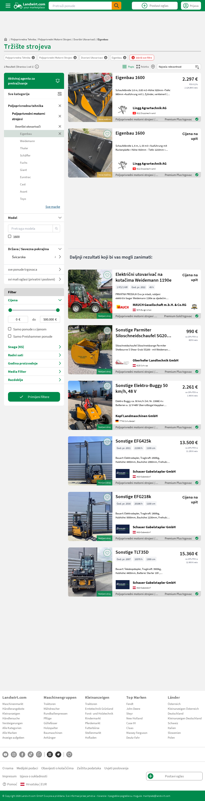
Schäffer (25, 155)
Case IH (131, 723)
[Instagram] (14, 754)
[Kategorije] (50, 754)
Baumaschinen (53, 733)
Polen (171, 737)
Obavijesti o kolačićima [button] (57, 768)
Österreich (174, 704)
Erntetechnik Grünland (99, 709)
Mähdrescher (52, 709)
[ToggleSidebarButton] (8, 5)
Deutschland (175, 713)
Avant (23, 191)
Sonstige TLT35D (132, 552)
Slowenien (174, 733)
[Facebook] (22, 754)
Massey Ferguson (136, 733)
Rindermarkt (93, 718)
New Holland (134, 718)
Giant (23, 170)
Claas (129, 728)
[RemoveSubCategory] (60, 126)
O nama (7, 768)
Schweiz (173, 723)
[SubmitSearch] (116, 6)
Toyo (23, 199)
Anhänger (50, 737)
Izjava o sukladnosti (33, 776)
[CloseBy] (153, 66)
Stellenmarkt (93, 733)
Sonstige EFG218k (133, 496)
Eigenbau (26, 134)
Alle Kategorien (11, 728)
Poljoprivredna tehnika (25, 105)
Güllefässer (50, 723)
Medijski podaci (27, 768)
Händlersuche (11, 718)
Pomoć (12, 784)
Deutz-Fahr (133, 737)
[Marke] (58, 754)
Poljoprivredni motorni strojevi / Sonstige (135, 372)
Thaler (24, 148)
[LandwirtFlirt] (69, 754)
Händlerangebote (13, 709)
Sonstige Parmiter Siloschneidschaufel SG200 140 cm (142, 332)
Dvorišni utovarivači (28, 126)
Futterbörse (92, 728)
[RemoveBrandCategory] (60, 133)
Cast (23, 184)
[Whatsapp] (39, 754)
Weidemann (27, 141)
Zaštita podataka (89, 768)
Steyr (129, 713)
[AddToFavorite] (107, 78)
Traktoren (50, 704)
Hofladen (90, 737)
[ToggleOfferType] (60, 269)
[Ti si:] (6, 39)
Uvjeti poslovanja (116, 768)
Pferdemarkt (92, 723)
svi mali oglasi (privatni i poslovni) (31, 279)
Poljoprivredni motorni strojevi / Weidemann (135, 316)
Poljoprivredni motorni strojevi (28, 116)
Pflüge (47, 718)
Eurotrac (25, 177)
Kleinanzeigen (11, 713)
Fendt (129, 704)
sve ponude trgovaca (22, 269)
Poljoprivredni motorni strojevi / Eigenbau (135, 119)
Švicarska (34, 257)
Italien (172, 728)
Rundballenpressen (55, 713)
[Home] (29, 5)
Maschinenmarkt (12, 704)
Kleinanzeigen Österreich (183, 709)
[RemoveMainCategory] (60, 116)
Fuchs (23, 162)
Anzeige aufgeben (13, 737)
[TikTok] (31, 754)
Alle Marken (9, 733)
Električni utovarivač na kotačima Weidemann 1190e (144, 277)
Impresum (9, 776)
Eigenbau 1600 (130, 77)
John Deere (133, 709)
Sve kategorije (19, 93)
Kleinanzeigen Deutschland (185, 718)
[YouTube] (5, 754)
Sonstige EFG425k (133, 441)
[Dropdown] (60, 256)
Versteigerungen (12, 723)
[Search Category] (56, 228)
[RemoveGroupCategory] (60, 105)
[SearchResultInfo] (36, 66)
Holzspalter (51, 728)
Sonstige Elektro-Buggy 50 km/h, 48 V (142, 388)
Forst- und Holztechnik (99, 713)
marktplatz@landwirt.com (156, 796)
